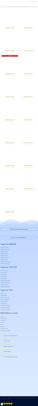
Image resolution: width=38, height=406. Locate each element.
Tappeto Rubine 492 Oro (9, 188)
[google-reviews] (14, 383)
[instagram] (5, 404)
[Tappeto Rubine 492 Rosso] (28, 170)
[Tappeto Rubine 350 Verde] (10, 147)
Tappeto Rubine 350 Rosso (28, 142)
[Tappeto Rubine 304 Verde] (28, 32)
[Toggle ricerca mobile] (33, 1)
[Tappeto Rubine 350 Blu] (28, 101)
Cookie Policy (34, 397)
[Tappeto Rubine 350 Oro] (10, 124)
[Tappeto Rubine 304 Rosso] (10, 32)
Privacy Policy (30, 397)
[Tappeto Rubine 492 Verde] (10, 193)
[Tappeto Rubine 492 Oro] (10, 170)
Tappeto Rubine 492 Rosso (28, 188)
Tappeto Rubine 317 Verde (10, 119)
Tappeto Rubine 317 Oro (9, 96)
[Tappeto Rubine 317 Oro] (10, 78)
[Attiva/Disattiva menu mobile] (36, 1)
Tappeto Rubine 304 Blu (9, 27)
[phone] (11, 404)
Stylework (25, 397)
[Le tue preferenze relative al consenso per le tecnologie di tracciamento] (2, 404)
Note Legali (2, 399)
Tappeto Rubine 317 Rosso (28, 96)
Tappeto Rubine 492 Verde (10, 211)
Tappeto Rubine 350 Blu (28, 119)
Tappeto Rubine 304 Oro (28, 27)
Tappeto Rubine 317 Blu (28, 73)
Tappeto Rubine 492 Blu (28, 165)
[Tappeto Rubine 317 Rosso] (28, 78)
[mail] (9, 404)
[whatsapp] (7, 404)
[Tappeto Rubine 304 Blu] (10, 9)
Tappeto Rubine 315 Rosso (10, 73)
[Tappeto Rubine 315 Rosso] (10, 55)
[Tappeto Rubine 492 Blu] (28, 147)
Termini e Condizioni (7, 399)
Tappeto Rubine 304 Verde (28, 50)
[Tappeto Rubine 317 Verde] (10, 101)
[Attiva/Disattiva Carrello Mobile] (32, 1)
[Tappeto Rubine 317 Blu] (28, 55)
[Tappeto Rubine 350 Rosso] (28, 124)
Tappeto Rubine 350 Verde (10, 165)
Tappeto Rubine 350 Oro (9, 142)
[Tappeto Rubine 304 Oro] (28, 9)
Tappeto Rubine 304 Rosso (10, 50)
